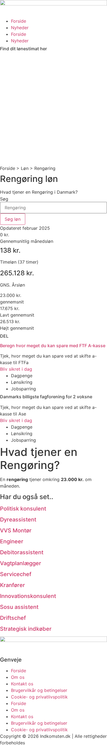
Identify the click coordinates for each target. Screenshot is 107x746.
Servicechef (15, 574)
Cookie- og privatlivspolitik (39, 697)
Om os (17, 677)
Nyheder (20, 27)
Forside (18, 21)
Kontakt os (22, 683)
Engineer (11, 541)
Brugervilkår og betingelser (39, 690)
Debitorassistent (21, 552)
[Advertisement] (53, 109)
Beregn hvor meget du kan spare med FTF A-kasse (52, 345)
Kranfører (12, 585)
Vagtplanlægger (20, 563)
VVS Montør (16, 530)
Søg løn (13, 219)
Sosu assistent (19, 607)
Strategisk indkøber (26, 629)
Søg (4, 199)
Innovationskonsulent (28, 596)
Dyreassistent (18, 519)
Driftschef (13, 618)
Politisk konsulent (23, 508)
